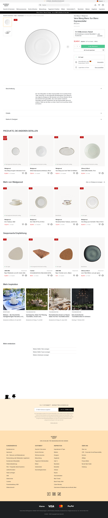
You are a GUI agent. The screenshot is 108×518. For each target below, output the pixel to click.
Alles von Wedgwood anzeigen (94, 182)
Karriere (84, 455)
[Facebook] (48, 494)
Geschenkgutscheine (40, 469)
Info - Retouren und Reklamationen (15, 455)
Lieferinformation (10, 469)
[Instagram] (54, 494)
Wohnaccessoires (21, 9)
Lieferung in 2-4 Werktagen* (55, 1)
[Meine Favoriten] (99, 5)
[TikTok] (59, 494)
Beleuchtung (42, 9)
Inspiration (102, 9)
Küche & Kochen (32, 9)
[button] (77, 26)
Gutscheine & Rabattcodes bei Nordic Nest (65, 487)
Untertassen (21, 15)
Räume (56, 472)
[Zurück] (17, 46)
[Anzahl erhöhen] (79, 46)
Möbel (63, 9)
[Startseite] (6, 5)
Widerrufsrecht (10, 487)
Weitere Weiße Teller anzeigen (41, 349)
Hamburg (84, 467)
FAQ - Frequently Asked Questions (15, 467)
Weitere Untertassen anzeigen (41, 355)
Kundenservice (10, 449)
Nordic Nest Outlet (86, 464)
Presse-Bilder (85, 461)
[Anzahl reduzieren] (75, 46)
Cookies (8, 481)
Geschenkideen (58, 475)
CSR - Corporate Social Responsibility (92, 452)
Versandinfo (100, 62)
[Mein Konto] (95, 5)
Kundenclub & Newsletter (13, 461)
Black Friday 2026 (58, 481)
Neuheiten (81, 9)
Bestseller (56, 467)
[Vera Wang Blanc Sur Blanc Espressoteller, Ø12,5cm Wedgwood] (42, 46)
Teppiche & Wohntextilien (41, 461)
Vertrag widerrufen (54, 422)
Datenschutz (9, 478)
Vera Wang (77, 15)
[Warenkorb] (103, 5)
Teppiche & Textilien (53, 9)
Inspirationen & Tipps (59, 449)
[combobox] (101, 1)
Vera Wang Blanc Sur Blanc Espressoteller (34, 15)
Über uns (84, 449)
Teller (15, 15)
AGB (7, 475)
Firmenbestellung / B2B (12, 484)
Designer (56, 455)
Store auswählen (99, 67)
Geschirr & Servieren (9, 9)
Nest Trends (57, 478)
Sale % (56, 461)
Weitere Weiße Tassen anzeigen (41, 352)
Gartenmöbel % (71, 9)
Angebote (94, 9)
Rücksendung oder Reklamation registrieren (17, 458)
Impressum (9, 452)
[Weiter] (67, 46)
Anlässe (56, 469)
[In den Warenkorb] (26, 173)
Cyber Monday (58, 484)
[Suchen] (40, 5)
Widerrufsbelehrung (11, 464)
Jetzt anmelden (99, 34)
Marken (88, 9)
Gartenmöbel (38, 467)
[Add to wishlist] (23, 173)
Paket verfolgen (10, 472)
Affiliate (84, 458)
